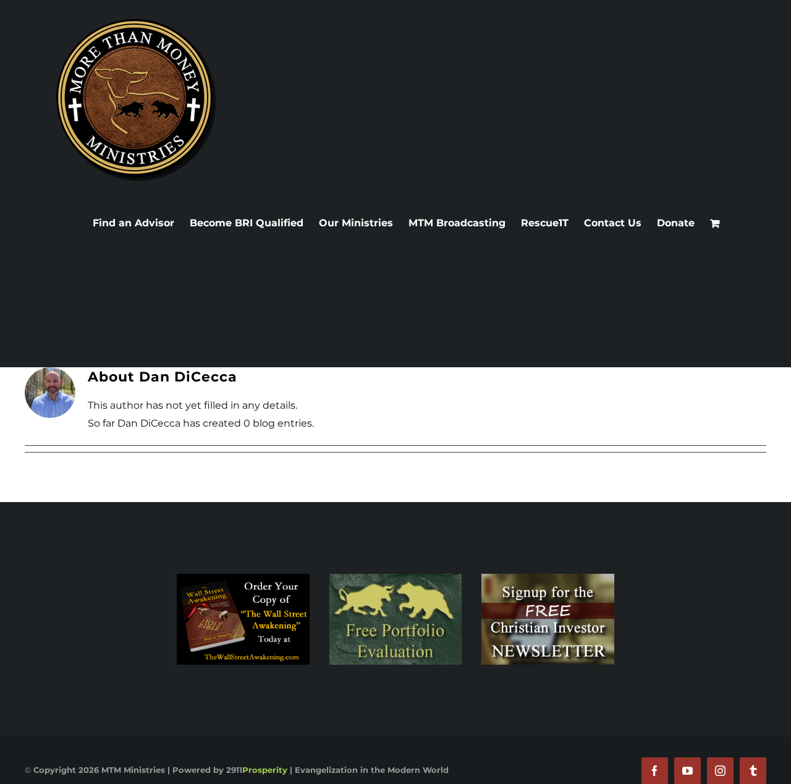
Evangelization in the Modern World (372, 770)
